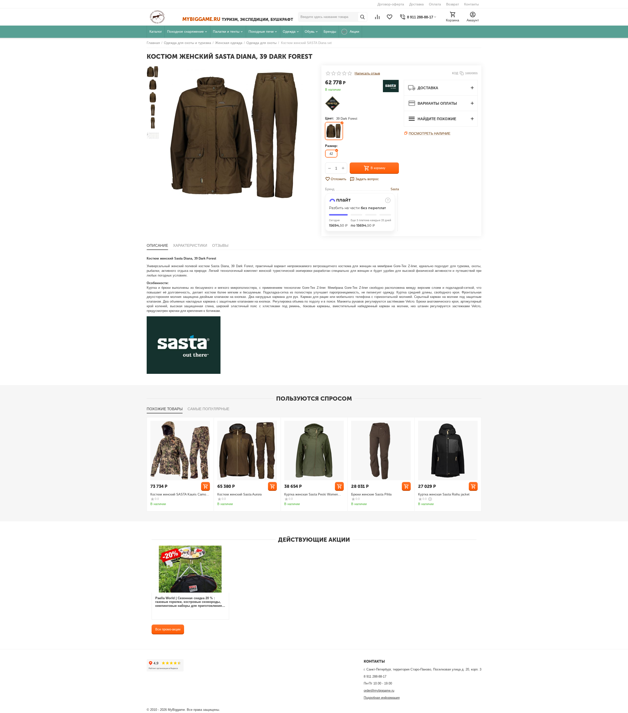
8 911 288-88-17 (375, 676)
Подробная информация (382, 697)
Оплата (435, 4)
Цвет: (329, 118)
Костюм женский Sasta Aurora (239, 494)
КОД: (455, 73)
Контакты (471, 4)
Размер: (331, 146)
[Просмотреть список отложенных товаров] (389, 17)
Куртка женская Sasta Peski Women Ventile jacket (311, 494)
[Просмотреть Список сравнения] (377, 17)
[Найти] (362, 17)
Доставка (416, 4)
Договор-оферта (390, 4)
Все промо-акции (167, 629)
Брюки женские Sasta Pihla (371, 494)
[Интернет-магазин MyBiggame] (164, 17)
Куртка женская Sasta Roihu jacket (444, 494)
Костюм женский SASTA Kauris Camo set (178, 494)
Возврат (452, 4)
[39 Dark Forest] (334, 131)
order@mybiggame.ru (379, 690)
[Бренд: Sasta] (391, 86)
